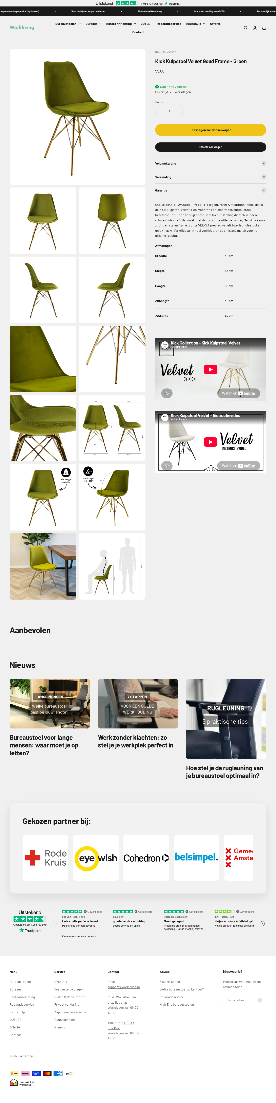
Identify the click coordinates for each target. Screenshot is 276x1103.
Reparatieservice (169, 23)
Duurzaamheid (64, 1019)
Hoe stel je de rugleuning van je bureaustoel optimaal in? (224, 771)
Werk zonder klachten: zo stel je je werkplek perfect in (136, 741)
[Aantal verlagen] (161, 111)
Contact (138, 32)
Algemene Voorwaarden (71, 1012)
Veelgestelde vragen (69, 989)
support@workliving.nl (124, 987)
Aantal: (160, 102)
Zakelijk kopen (170, 981)
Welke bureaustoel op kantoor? (182, 989)
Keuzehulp (193, 23)
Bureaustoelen (66, 23)
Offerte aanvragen (210, 146)
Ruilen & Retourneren (69, 997)
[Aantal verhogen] (178, 111)
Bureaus (91, 23)
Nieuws (59, 1027)
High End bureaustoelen (177, 1004)
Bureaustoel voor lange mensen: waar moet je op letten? (44, 745)
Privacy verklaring (66, 1004)
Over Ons (60, 981)
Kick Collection (165, 52)
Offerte (215, 23)
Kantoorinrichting (119, 23)
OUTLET (146, 23)
